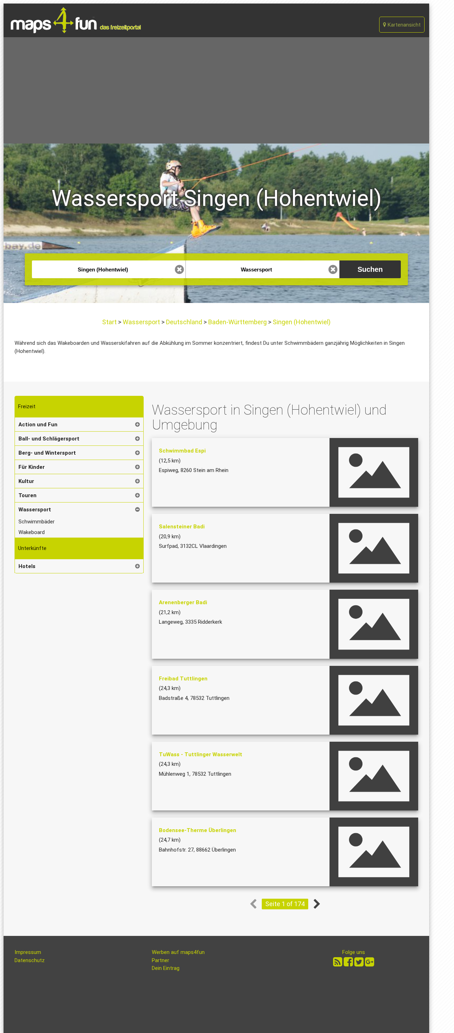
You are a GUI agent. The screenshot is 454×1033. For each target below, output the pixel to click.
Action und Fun (37, 424)
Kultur (26, 481)
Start (110, 322)
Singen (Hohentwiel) (301, 322)
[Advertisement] (216, 90)
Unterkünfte (32, 548)
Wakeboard (31, 532)
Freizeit (26, 406)
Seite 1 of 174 (285, 904)
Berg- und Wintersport (47, 453)
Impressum (28, 952)
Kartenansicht (403, 25)
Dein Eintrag (165, 968)
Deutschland (184, 322)
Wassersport (141, 322)
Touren (27, 495)
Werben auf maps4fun (178, 952)
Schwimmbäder (36, 521)
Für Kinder (31, 467)
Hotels (26, 566)
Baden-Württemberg (237, 322)
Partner (160, 960)
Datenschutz (30, 960)
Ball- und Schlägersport (48, 439)
